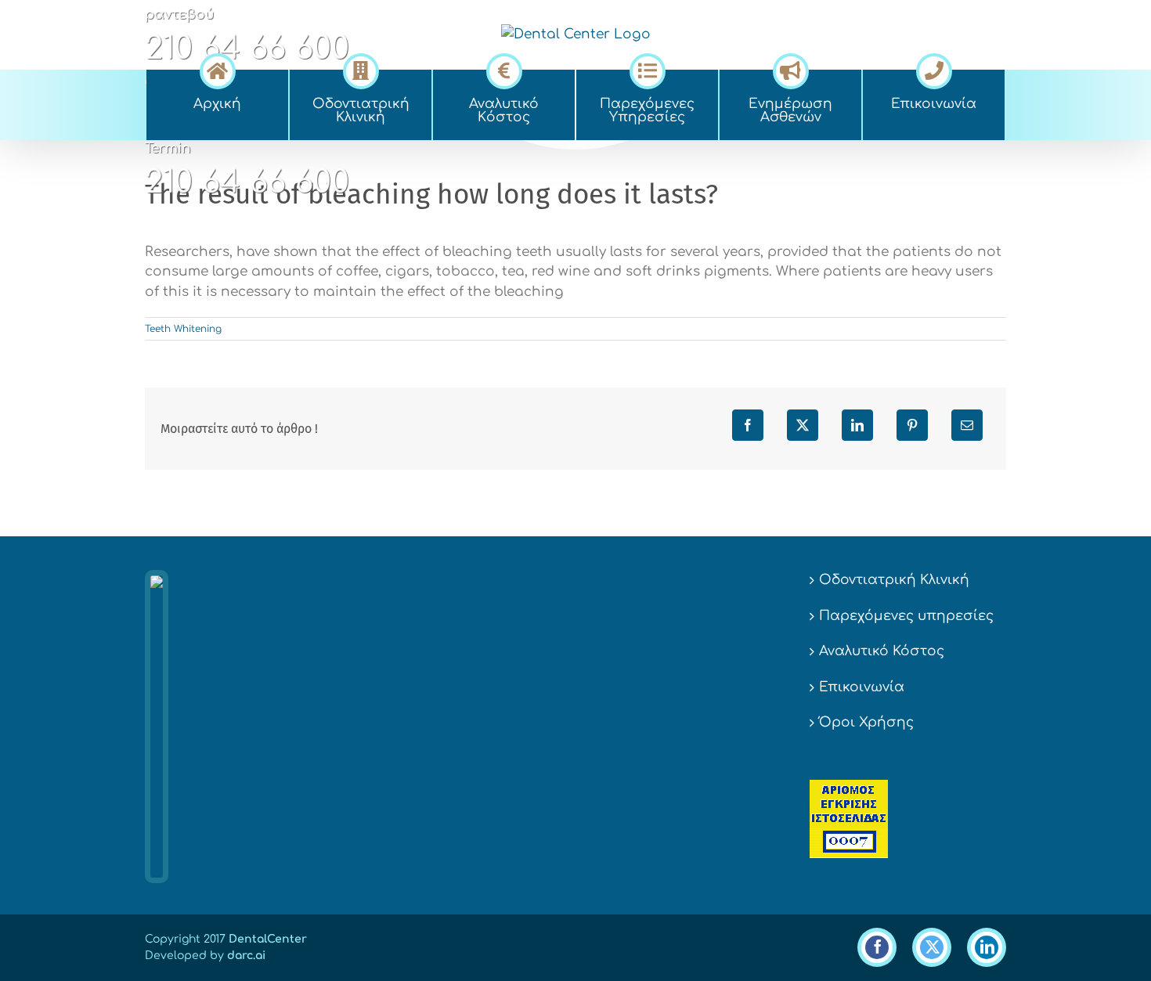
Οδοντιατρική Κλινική (894, 579)
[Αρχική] (217, 69)
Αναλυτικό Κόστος (881, 651)
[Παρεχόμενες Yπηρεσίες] (647, 69)
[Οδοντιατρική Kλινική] (360, 69)
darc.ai (246, 955)
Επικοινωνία (861, 687)
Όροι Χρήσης (866, 722)
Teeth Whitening (183, 328)
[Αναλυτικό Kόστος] (504, 69)
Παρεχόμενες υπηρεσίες (906, 615)
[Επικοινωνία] (934, 69)
